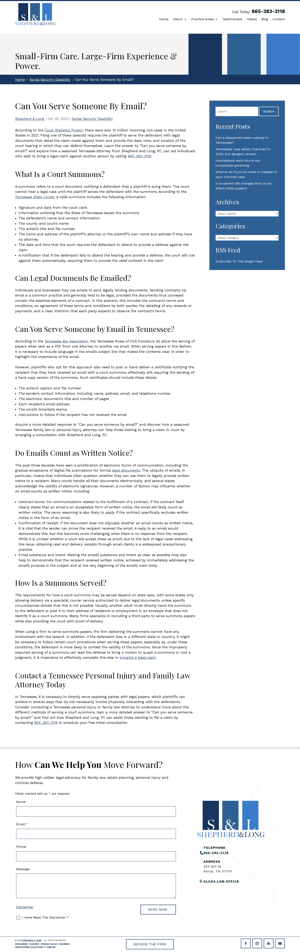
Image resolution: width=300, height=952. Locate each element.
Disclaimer (24, 907)
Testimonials (232, 19)
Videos (252, 19)
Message (23, 869)
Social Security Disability (92, 119)
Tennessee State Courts (34, 197)
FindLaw (51, 947)
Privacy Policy (49, 944)
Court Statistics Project (63, 130)
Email (22, 824)
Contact (279, 19)
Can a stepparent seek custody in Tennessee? (242, 140)
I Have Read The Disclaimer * (45, 917)
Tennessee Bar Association (66, 341)
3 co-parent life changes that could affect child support (243, 185)
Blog (264, 19)
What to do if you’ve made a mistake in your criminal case (246, 174)
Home (164, 19)
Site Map (34, 944)
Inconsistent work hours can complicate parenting (238, 163)
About (178, 19)
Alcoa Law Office (221, 881)
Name (21, 802)
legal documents (126, 470)
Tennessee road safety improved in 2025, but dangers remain (243, 151)
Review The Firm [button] (150, 944)
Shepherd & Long (29, 119)
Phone (21, 847)
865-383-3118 (268, 11)
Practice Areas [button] (202, 19)
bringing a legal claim (138, 657)
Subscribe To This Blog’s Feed (239, 261)
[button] (296, 922)
